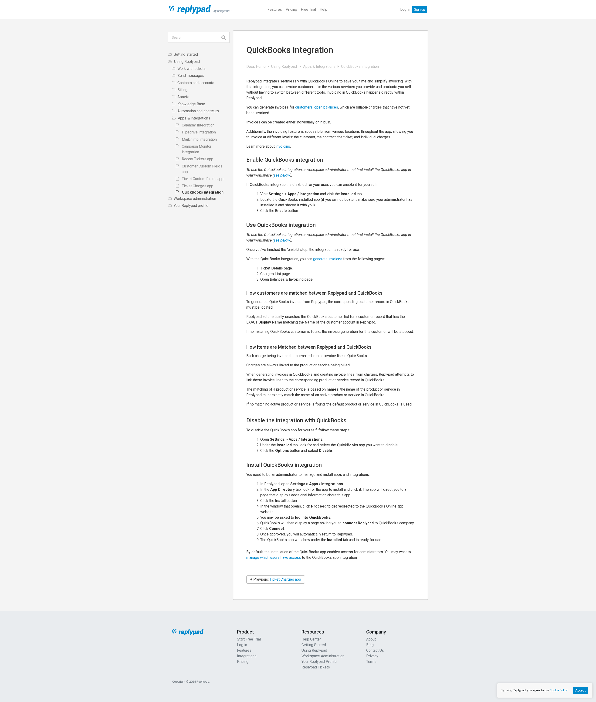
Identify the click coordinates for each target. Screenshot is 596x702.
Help (323, 9)
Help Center (311, 639)
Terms (371, 661)
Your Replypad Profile (319, 661)
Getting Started (313, 645)
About (371, 639)
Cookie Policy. (559, 690)
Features (275, 9)
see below (282, 175)
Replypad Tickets (315, 667)
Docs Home (256, 66)
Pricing (291, 9)
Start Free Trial (249, 639)
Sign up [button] (419, 9)
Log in (405, 9)
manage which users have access (273, 557)
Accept (580, 690)
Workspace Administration (322, 656)
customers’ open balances (316, 107)
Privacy (372, 656)
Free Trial (308, 9)
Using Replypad (285, 66)
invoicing (283, 146)
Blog (370, 645)
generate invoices (327, 259)
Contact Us (375, 650)
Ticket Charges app (285, 579)
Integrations (247, 656)
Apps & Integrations (319, 66)
